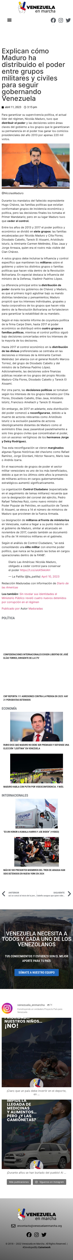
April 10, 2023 (50, 576)
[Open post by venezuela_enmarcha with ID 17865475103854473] (36, 1134)
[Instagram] (61, 20)
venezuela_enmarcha (36, 1021)
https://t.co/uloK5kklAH (35, 570)
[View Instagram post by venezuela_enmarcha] (68, 1083)
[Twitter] (68, 20)
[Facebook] (53, 20)
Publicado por (11, 608)
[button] (9, 19)
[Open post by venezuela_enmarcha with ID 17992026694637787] (36, 1052)
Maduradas (36, 608)
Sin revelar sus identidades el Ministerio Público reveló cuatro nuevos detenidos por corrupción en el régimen (34, 598)
